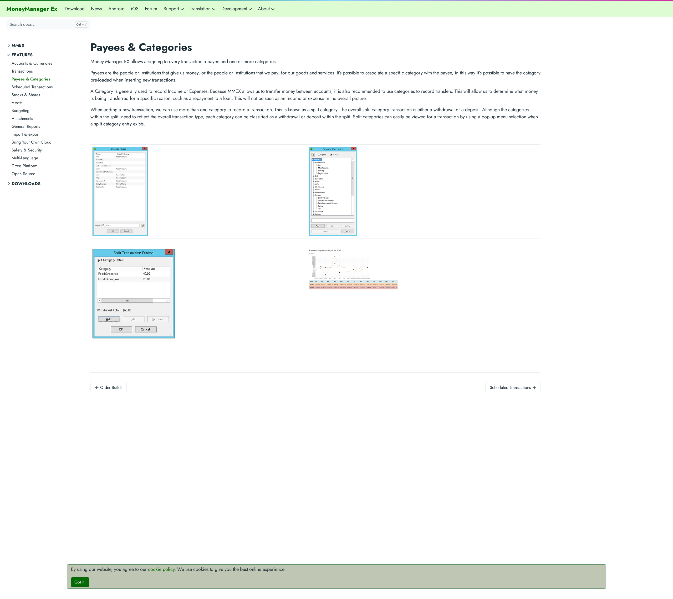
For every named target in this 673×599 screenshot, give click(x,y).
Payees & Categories (31, 79)
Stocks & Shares (26, 95)
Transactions (22, 71)
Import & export (25, 134)
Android (116, 8)
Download (75, 8)
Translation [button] (201, 8)
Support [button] (172, 8)
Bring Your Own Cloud (32, 142)
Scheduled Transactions (32, 87)
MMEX (18, 45)
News (96, 8)
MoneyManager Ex (31, 8)
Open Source (23, 174)
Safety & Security (27, 150)
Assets (17, 103)
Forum (151, 8)
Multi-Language (25, 158)
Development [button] (234, 8)
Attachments (22, 118)
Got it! (80, 582)
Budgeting (20, 111)
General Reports (26, 126)
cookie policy (161, 569)
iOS (135, 8)
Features (22, 55)
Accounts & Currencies (32, 63)
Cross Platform (24, 166)
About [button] (264, 8)
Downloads (26, 184)
